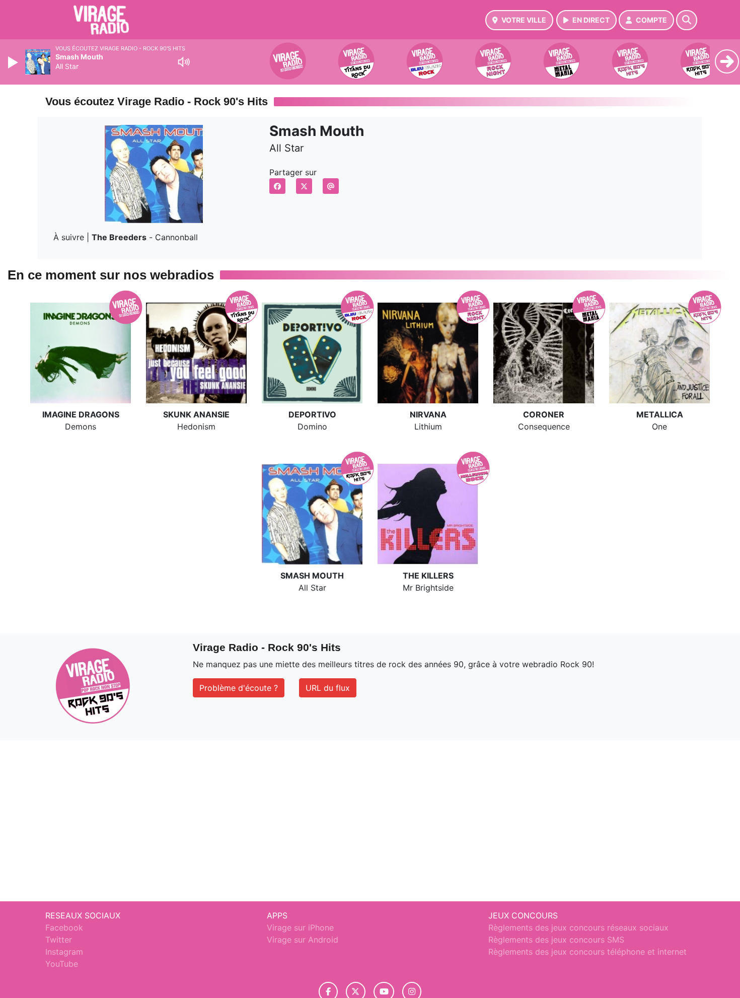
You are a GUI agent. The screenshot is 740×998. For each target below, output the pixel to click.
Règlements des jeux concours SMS (556, 940)
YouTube (61, 964)
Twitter (58, 940)
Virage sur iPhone (300, 927)
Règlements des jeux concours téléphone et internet (587, 952)
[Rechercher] (686, 20)
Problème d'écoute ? (238, 688)
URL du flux (328, 688)
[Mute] (183, 61)
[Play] (14, 62)
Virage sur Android (302, 940)
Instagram (64, 952)
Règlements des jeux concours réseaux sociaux (578, 927)
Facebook (64, 927)
